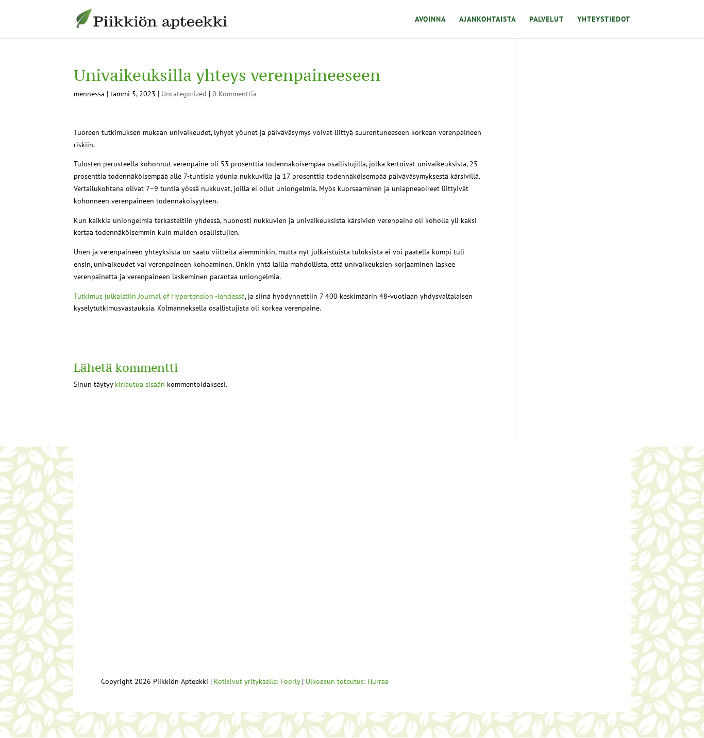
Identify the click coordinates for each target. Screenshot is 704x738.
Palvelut (546, 19)
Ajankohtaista (487, 19)
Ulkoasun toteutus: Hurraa (347, 681)
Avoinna (430, 19)
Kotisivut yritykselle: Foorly (257, 681)
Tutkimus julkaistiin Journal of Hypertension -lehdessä (159, 296)
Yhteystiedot (603, 19)
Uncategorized (184, 93)
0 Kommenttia (234, 93)
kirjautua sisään (140, 384)
